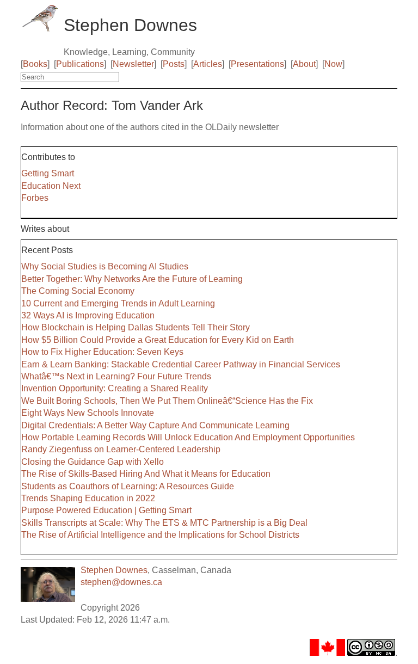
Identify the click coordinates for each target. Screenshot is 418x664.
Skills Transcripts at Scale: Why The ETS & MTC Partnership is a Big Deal (164, 522)
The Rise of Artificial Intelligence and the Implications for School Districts (160, 534)
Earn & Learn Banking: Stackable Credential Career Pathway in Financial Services (180, 364)
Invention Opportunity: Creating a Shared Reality (114, 388)
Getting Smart (47, 173)
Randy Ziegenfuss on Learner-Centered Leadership (120, 449)
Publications (80, 64)
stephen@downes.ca (121, 582)
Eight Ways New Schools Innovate (87, 412)
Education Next (51, 185)
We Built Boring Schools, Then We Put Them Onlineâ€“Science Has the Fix (167, 400)
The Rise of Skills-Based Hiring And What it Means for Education (146, 473)
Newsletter (133, 64)
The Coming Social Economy (77, 291)
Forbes (34, 197)
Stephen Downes (114, 570)
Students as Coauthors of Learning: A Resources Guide (127, 486)
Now (333, 64)
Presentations (257, 64)
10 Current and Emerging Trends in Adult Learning (118, 303)
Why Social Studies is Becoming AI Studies (104, 266)
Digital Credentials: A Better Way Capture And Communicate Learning (155, 425)
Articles (207, 64)
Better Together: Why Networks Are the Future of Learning (132, 279)
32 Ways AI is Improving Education (88, 315)
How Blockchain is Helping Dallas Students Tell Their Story (135, 327)
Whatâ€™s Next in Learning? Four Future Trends (116, 376)
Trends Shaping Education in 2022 (88, 498)
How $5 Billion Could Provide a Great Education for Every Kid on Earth (157, 340)
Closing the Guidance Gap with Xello (92, 461)
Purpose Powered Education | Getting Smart (106, 510)
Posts (174, 64)
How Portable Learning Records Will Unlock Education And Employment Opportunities (188, 437)
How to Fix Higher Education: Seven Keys (102, 351)
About (304, 64)
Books (35, 64)
